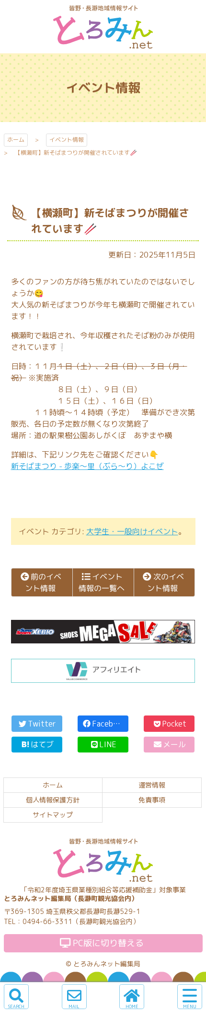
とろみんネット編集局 (106, 963)
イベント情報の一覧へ (101, 582)
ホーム (15, 140)
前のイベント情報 (42, 582)
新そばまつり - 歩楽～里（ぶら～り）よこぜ (87, 466)
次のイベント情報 (165, 582)
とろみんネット (103, 48)
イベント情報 (66, 140)
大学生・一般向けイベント (132, 531)
